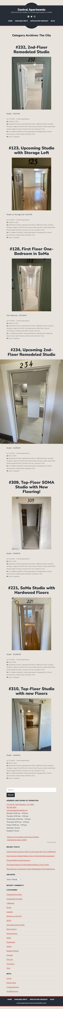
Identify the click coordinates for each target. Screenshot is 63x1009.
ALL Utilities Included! (15, 131)
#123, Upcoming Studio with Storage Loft (31, 150)
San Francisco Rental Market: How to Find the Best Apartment (30, 856)
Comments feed (13, 987)
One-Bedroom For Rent (32, 328)
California (39, 124)
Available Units (21, 21)
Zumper (54, 842)
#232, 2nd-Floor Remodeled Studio (31, 49)
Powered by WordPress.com (37, 1003)
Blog (53, 21)
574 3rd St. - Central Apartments (18, 119)
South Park (51, 126)
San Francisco (38, 126)
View (43, 129)
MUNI (22, 126)
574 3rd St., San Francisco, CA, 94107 (20, 804)
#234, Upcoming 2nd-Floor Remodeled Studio (31, 352)
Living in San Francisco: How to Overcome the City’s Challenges (31, 852)
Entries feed (11, 983)
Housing (39, 131)
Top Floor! (37, 129)
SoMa (45, 126)
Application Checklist (39, 21)
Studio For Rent (16, 129)
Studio (9, 129)
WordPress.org (12, 991)
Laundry (50, 124)
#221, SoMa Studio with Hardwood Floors (31, 590)
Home (10, 21)
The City (31, 129)
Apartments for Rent (28, 124)
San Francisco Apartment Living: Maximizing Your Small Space (31, 869)
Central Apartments (31, 10)
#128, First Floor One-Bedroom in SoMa (31, 251)
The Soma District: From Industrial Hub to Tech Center (28, 865)
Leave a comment (14, 137)
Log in (9, 978)
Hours (45, 124)
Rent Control (29, 126)
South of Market (26, 134)
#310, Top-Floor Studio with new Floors (31, 691)
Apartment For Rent (14, 124)
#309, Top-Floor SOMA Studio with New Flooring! (31, 487)
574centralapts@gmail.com (17, 810)
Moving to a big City (13, 126)
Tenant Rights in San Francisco (18, 860)
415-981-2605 (11, 807)
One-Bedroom (47, 333)
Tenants (25, 129)
